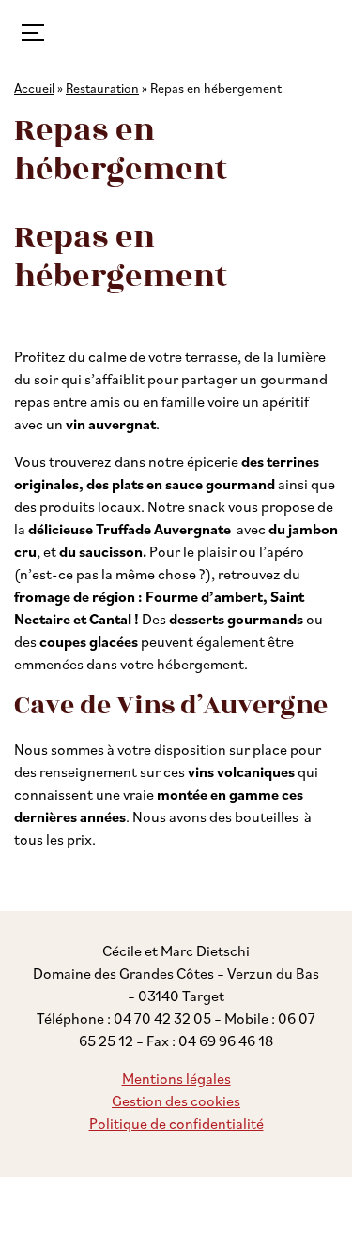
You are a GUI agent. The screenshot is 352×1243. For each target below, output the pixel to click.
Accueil (34, 88)
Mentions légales (176, 1078)
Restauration (102, 88)
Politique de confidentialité (176, 1123)
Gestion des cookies (176, 1100)
